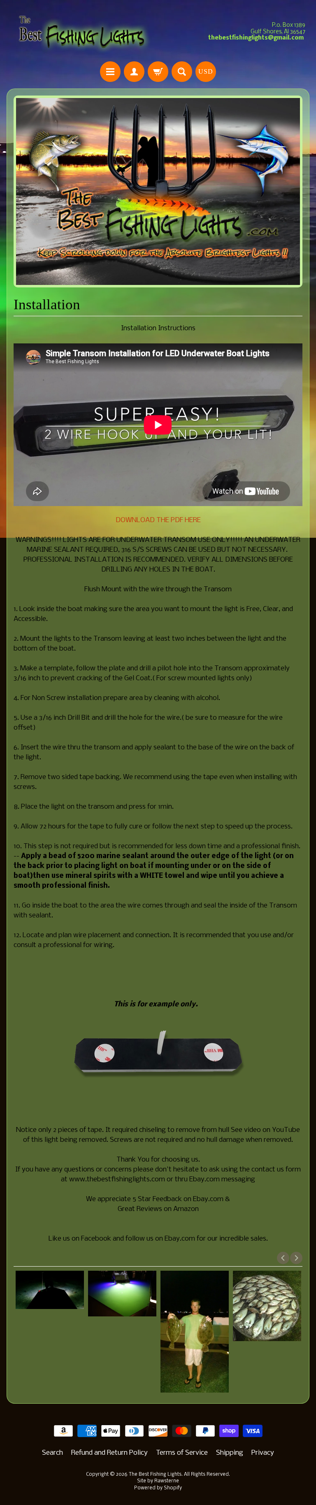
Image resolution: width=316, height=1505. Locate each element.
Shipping (229, 1453)
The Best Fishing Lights (155, 1474)
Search (52, 1453)
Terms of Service (182, 1453)
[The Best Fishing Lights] (82, 32)
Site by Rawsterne (158, 1481)
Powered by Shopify (158, 1488)
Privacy (262, 1453)
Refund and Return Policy (109, 1453)
